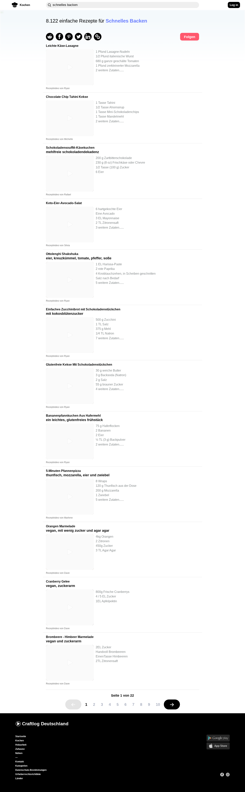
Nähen (18, 753)
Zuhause (20, 749)
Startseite (20, 736)
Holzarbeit (20, 745)
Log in (234, 4)
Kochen (19, 740)
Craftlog (45, 723)
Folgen (189, 37)
